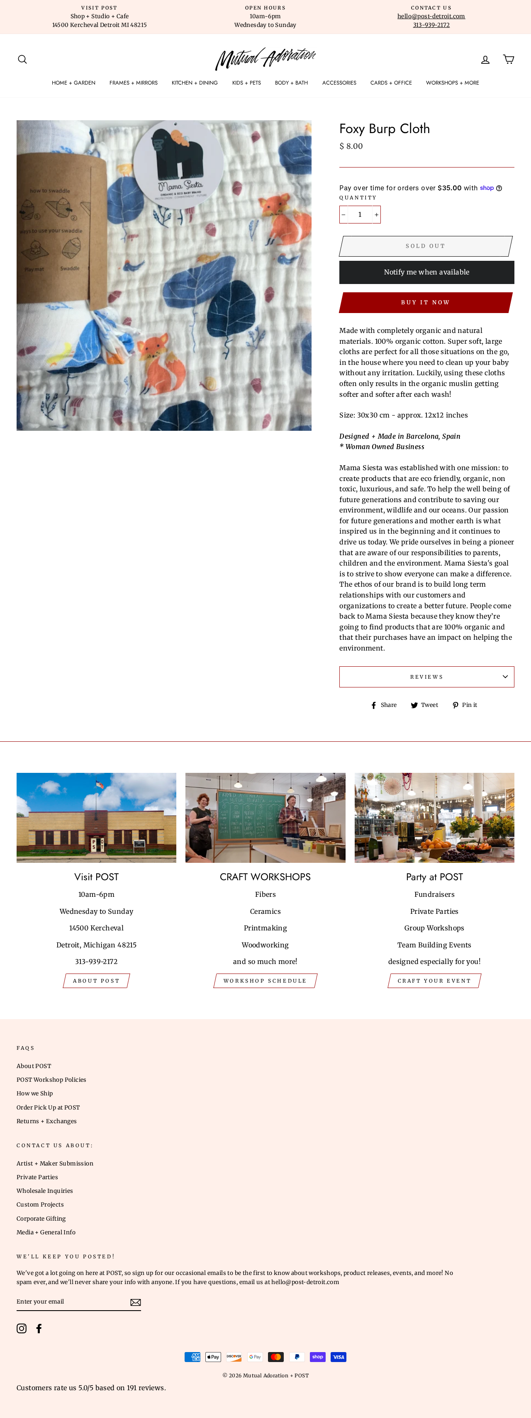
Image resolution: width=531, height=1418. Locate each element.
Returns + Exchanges (47, 1121)
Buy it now (425, 302)
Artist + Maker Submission (55, 1163)
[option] (100, 17)
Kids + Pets (246, 83)
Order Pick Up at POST (48, 1107)
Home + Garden (73, 83)
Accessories (339, 83)
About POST (34, 1066)
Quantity (358, 197)
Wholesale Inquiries (45, 1191)
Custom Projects (40, 1204)
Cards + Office (391, 83)
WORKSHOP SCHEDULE (265, 981)
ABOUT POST (96, 981)
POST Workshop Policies (52, 1079)
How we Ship (35, 1093)
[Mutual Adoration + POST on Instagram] (22, 1328)
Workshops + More (452, 83)
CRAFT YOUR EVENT (435, 981)
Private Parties (37, 1177)
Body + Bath (291, 83)
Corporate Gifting (41, 1218)
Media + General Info (46, 1232)
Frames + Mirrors (134, 83)
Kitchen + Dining (195, 83)
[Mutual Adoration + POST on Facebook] (39, 1328)
